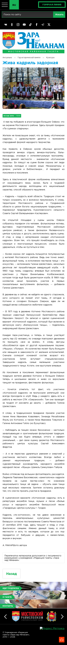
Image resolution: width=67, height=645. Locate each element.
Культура (50, 57)
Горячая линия (51, 4)
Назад (11, 574)
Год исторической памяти (29, 57)
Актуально (7, 57)
